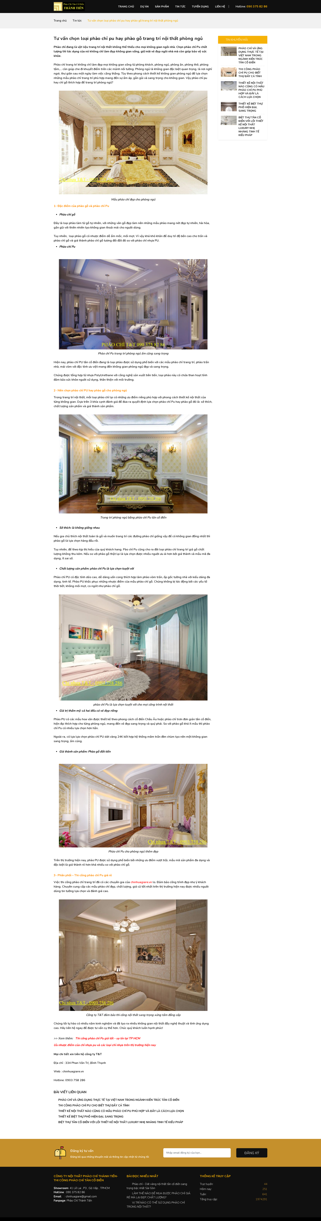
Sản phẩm (162, 6)
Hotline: (251, 6)
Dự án (144, 6)
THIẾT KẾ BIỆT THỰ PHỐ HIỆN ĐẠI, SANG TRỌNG (90, 1116)
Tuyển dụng (200, 6)
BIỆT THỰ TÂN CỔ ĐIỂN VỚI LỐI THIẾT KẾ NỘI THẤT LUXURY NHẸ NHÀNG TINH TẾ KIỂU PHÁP (120, 1122)
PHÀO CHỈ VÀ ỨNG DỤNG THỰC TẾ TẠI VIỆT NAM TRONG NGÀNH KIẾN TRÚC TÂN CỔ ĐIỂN (118, 1100)
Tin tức (180, 6)
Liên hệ (220, 6)
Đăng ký (251, 1153)
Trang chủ (126, 6)
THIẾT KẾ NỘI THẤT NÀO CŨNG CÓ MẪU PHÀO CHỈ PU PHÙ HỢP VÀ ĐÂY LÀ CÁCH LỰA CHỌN (121, 1111)
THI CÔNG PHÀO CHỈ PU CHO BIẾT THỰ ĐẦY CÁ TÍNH (93, 1105)
